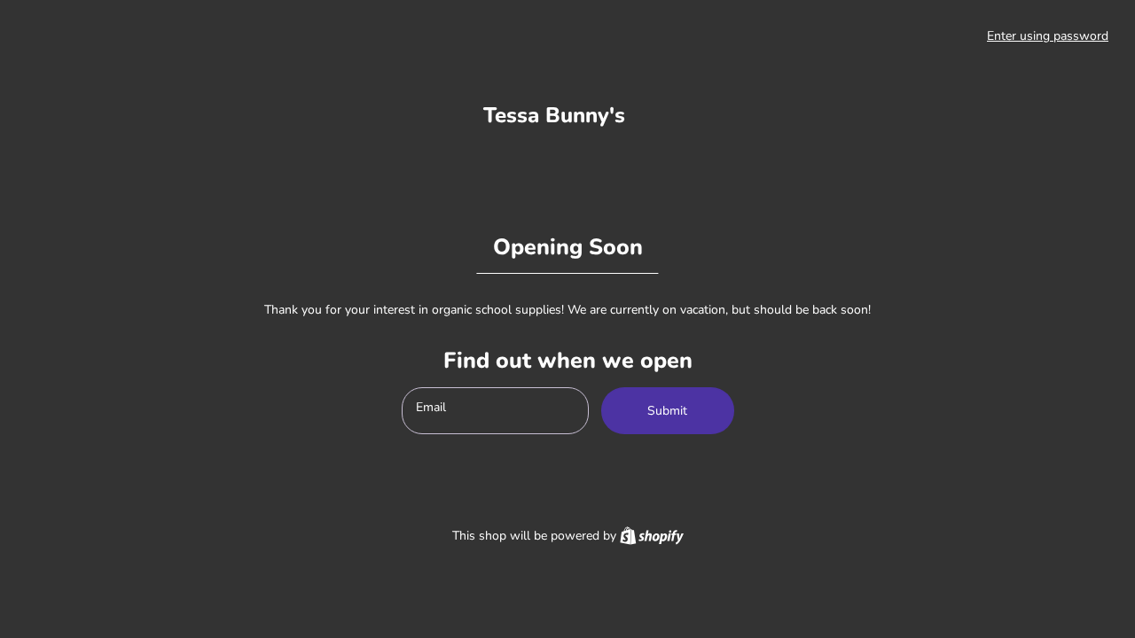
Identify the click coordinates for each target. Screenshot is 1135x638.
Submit (667, 410)
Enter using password (1047, 35)
